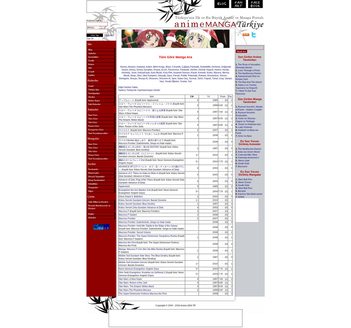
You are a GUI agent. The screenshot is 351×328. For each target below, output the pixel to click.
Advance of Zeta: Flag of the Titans (136, 180)
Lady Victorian (245, 127)
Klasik (194, 72)
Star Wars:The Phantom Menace (135, 290)
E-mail (91, 71)
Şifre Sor (109, 35)
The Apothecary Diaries (249, 73)
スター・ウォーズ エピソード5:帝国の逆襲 (140, 117)
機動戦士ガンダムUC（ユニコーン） (137, 153)
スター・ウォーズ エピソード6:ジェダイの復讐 (142, 123)
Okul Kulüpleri (150, 75)
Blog (90, 50)
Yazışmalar (93, 187)
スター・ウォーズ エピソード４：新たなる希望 (142, 110)
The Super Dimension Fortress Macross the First (143, 293)
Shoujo (133, 78)
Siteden (91, 97)
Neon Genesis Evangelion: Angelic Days (139, 269)
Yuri (190, 81)
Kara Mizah (156, 72)
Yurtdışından (94, 93)
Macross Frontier (127, 218)
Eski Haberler (94, 104)
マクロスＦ (124, 130)
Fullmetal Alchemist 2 (248, 157)
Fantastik (184, 69)
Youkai (183, 81)
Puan (223, 96)
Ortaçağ (162, 75)
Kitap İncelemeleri (96, 180)
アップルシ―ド (126, 100)
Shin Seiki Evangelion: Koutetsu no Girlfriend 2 (142, 272)
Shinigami (124, 78)
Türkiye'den (93, 90)
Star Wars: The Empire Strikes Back (136, 286)
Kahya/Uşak (144, 72)
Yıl (208, 96)
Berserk (242, 191)
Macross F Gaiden (128, 215)
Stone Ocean (244, 182)
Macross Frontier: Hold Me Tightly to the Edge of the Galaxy (148, 226)
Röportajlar (93, 173)
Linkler (91, 75)
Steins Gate (244, 160)
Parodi (176, 75)
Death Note (243, 163)
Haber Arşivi (94, 100)
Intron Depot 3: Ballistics (131, 196)
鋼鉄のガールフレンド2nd (132, 160)
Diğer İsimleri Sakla (128, 87)
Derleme (216, 67)
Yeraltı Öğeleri (172, 81)
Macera (217, 72)
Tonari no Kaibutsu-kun (249, 124)
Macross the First (127, 242)
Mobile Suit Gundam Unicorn (133, 262)
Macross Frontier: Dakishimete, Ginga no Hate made (145, 222)
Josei (134, 72)
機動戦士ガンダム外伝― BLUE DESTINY (139, 147)
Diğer (90, 191)
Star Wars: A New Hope (130, 279)
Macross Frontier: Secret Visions (135, 232)
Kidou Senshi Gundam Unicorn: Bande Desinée (142, 200)
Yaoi (161, 81)
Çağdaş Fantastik (190, 67)
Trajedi (207, 78)
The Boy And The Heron (250, 82)
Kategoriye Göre (95, 129)
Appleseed (124, 186)
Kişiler (91, 214)
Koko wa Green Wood (249, 152)
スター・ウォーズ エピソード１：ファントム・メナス (145, 104)
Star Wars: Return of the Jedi (133, 282)
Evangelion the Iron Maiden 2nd (135, 190)
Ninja (133, 75)
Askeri (149, 67)
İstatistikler (93, 57)
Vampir (228, 78)
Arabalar (141, 67)
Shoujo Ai (143, 78)
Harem (217, 69)
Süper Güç (182, 78)
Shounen (153, 78)
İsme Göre (92, 115)
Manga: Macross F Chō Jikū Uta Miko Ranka (141, 249)
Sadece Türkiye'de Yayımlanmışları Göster (139, 90)
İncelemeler (93, 169)
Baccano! (242, 166)
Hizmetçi (126, 72)
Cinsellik (176, 67)
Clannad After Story (247, 155)
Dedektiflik (205, 67)
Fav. (230, 96)
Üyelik (91, 61)
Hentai (225, 69)
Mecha (225, 72)
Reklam (202, 75)
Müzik (126, 75)
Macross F (124, 211)
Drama (157, 69)
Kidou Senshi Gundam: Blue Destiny (137, 204)
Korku (210, 72)
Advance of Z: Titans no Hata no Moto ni (138, 173)
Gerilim (193, 69)
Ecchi (164, 69)
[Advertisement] (129, 6)
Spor (174, 78)
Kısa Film (167, 72)
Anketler (92, 53)
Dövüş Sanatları (144, 69)
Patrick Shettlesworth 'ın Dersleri (99, 207)
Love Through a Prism (249, 70)
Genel (90, 86)
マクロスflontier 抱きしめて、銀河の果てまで (141, 140)
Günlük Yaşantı (205, 69)
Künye (91, 64)
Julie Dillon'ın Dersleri (98, 202)
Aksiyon (132, 67)
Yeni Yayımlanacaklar (98, 133)
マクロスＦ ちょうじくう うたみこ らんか (139, 134)
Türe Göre (93, 119)
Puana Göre (93, 126)
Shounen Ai (165, 78)
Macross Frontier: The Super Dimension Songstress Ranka (148, 236)
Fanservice (173, 69)
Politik (184, 75)
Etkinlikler (93, 184)
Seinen (223, 75)
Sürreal (192, 78)
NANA (241, 197)
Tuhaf (215, 78)
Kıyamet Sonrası (181, 72)
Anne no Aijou (245, 136)
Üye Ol (89, 38)
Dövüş (132, 69)
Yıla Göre (92, 122)
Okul (139, 75)
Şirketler (92, 217)
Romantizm (213, 75)
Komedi (202, 72)
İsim (152, 96)
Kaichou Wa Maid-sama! (250, 194)
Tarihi (200, 78)
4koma (123, 67)
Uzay (221, 78)
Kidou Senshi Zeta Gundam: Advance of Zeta (141, 207)
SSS (90, 68)
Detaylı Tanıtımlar (96, 176)
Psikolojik (192, 75)
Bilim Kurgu (159, 67)
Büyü (168, 67)
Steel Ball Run (245, 179)
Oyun (169, 75)
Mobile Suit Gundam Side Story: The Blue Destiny (143, 255)
